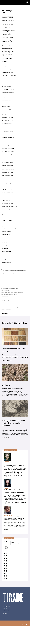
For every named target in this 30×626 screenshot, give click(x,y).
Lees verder (4, 361)
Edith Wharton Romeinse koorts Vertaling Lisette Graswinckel (12, 292)
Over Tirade (5, 608)
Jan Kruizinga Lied (4, 302)
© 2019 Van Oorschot (12, 623)
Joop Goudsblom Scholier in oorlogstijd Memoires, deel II (11, 282)
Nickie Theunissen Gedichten (6, 284)
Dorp (19, 523)
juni (5, 542)
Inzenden (5, 613)
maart (5, 546)
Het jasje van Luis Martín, (12, 523)
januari (6, 548)
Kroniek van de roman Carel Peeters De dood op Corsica (11, 307)
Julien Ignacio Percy (4, 296)
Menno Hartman (15, 543)
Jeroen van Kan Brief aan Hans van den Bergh (9, 294)
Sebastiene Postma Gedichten (6, 298)
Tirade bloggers (6, 606)
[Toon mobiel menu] (27, 2)
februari (6, 547)
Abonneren (5, 611)
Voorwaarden (5, 623)
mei (5, 543)
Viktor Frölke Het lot (4, 286)
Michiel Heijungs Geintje (5, 305)
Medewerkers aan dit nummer (6, 309)
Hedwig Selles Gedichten (5, 290)
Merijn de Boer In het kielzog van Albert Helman (9, 288)
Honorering (6, 610)
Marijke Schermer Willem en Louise (7, 300)
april (5, 545)
